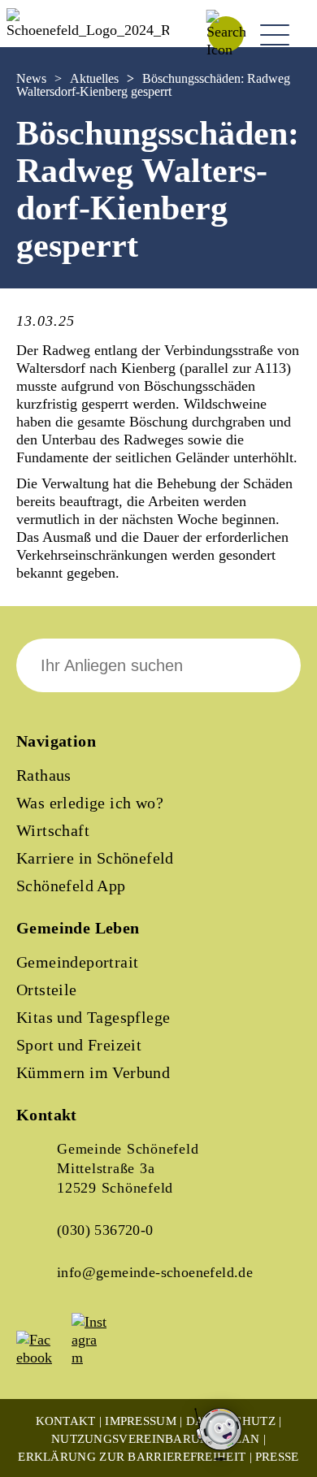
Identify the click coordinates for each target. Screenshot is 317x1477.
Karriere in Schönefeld (95, 858)
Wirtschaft (52, 830)
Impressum (140, 1420)
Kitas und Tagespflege (93, 1017)
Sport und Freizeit (78, 1045)
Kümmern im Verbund (93, 1072)
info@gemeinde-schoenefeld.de (155, 1272)
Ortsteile (46, 989)
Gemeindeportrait (77, 962)
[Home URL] (88, 30)
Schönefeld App (71, 885)
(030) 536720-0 (105, 1230)
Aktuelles (94, 78)
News (31, 78)
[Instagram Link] (98, 1357)
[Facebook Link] (42, 1357)
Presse (277, 1456)
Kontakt (66, 1420)
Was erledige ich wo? (89, 803)
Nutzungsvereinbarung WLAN (155, 1438)
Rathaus (44, 775)
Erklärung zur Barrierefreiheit (131, 1456)
